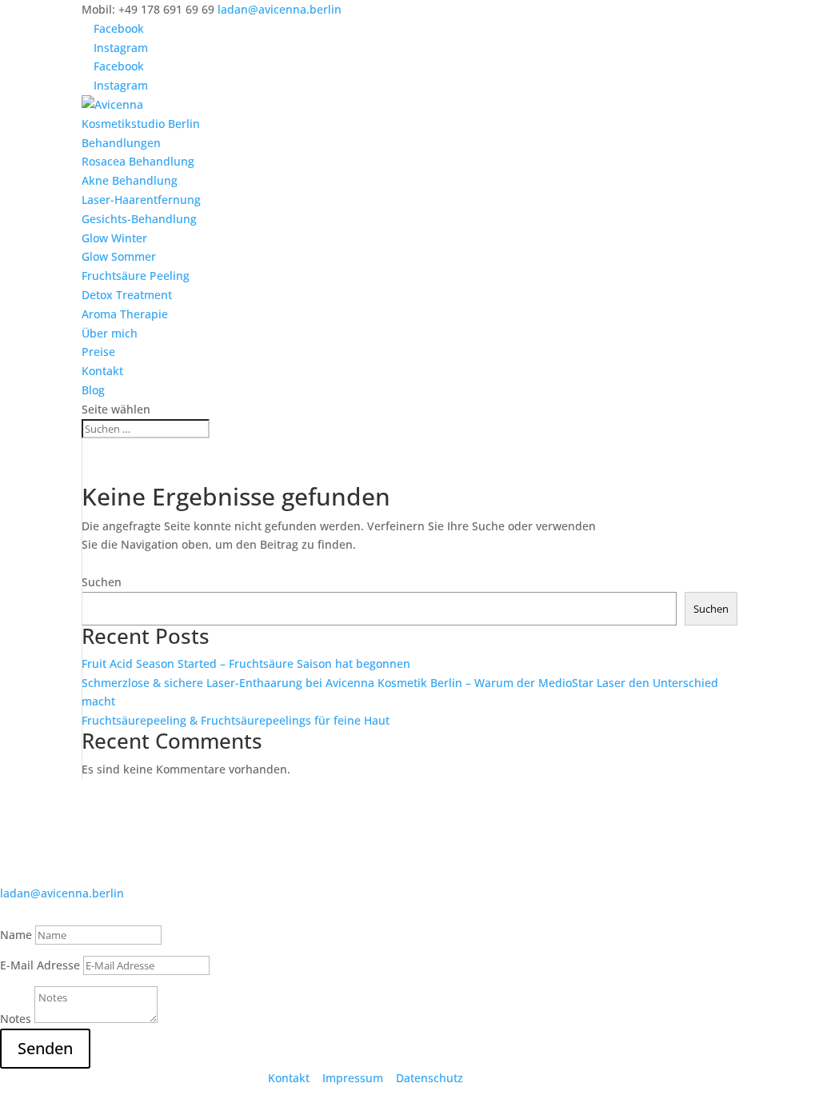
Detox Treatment (127, 294)
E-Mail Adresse (40, 965)
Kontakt (102, 370)
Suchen (102, 581)
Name (16, 934)
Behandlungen (121, 142)
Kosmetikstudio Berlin (141, 123)
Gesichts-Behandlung (139, 218)
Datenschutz (429, 1077)
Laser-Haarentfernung (141, 199)
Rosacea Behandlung (138, 161)
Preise (98, 351)
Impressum (352, 1077)
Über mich (110, 333)
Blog (93, 390)
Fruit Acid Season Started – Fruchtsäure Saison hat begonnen (246, 663)
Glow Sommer (119, 256)
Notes (15, 1018)
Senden (45, 1048)
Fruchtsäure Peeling (136, 275)
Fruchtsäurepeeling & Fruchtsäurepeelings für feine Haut (236, 720)
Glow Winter (114, 238)
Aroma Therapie (125, 314)
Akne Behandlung (130, 180)
